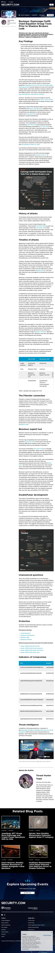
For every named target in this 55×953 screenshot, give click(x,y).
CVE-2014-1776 (40, 228)
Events (2, 936)
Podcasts (3, 934)
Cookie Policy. (25, 949)
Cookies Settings (47, 935)
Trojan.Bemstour (31, 114)
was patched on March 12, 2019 (30, 144)
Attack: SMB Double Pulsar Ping (30, 646)
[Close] (51, 932)
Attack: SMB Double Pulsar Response (32, 648)
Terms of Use (31, 929)
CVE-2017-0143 (44, 126)
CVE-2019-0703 (31, 124)
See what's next (27, 892)
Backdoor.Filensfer (40, 331)
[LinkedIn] (2, 915)
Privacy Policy (31, 920)
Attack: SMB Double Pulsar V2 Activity (32, 650)
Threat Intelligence (25, 15)
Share (49, 15)
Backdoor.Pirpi (40, 270)
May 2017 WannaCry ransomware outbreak (31, 94)
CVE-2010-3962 (41, 226)
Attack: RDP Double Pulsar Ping (30, 652)
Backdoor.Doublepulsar (34, 108)
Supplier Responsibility (33, 927)
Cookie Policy (31, 922)
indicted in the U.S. (41, 155)
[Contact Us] (4, 915)
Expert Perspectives (5, 925)
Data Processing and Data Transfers (36, 925)
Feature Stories (4, 922)
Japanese (3, 929)
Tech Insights (4, 927)
